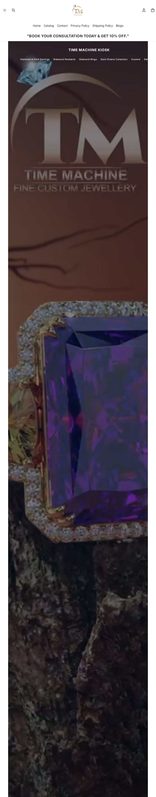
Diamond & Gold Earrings (35, 59)
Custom (135, 59)
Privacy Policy (80, 25)
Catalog (49, 25)
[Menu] (4, 10)
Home (37, 25)
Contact (62, 25)
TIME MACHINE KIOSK (89, 50)
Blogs (119, 25)
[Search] (13, 10)
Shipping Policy (102, 25)
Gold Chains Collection (114, 59)
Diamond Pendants (64, 59)
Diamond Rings (88, 59)
